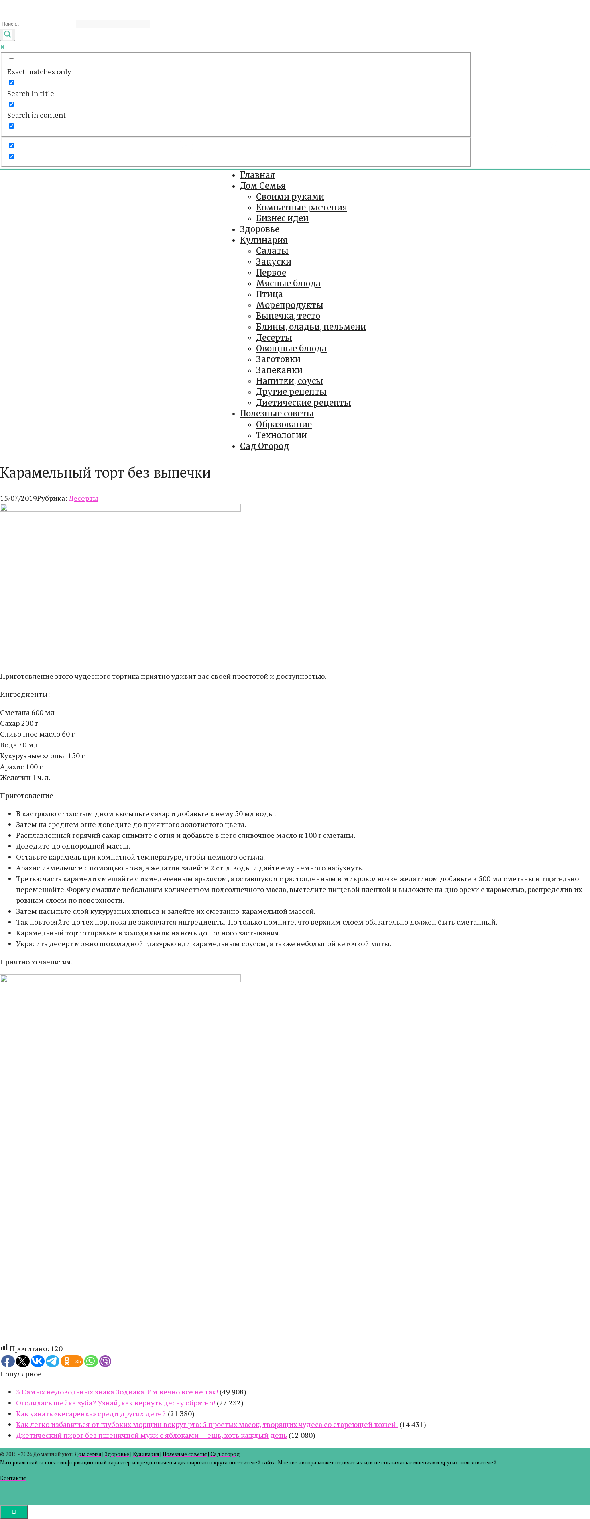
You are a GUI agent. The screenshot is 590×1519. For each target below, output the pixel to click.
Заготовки (278, 359)
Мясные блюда (288, 283)
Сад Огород (264, 446)
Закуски (273, 262)
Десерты (274, 338)
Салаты (272, 251)
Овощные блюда (291, 348)
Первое (271, 272)
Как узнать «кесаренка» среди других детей (91, 1413)
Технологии (281, 435)
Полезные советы (277, 413)
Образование (284, 424)
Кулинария (264, 240)
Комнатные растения (301, 207)
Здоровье (259, 229)
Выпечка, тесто (288, 316)
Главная (257, 175)
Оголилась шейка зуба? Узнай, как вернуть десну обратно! (115, 1402)
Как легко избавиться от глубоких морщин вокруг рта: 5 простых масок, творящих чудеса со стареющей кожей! (207, 1424)
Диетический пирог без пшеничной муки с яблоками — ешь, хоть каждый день (151, 1435)
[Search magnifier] (7, 35)
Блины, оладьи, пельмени (311, 327)
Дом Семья (263, 186)
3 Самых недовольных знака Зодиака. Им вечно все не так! (117, 1391)
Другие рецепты (291, 392)
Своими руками (290, 197)
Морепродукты (289, 305)
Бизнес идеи (282, 218)
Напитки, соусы (289, 381)
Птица (269, 294)
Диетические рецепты (303, 403)
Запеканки (279, 370)
